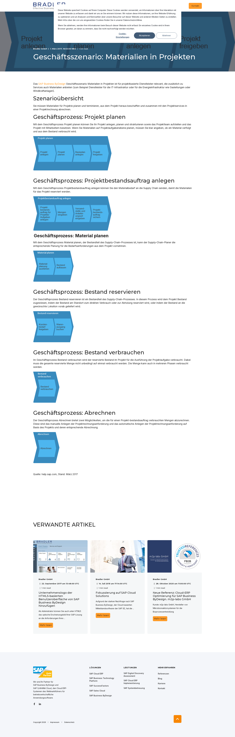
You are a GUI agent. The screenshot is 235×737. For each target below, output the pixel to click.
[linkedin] (40, 704)
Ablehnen (166, 35)
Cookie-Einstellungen (122, 35)
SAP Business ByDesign (51, 83)
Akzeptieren (144, 35)
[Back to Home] (49, 5)
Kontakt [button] (195, 6)
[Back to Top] (177, 719)
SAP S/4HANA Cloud (42, 688)
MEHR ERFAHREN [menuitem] (166, 668)
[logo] (42, 672)
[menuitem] (104, 669)
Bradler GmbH (40, 49)
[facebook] (35, 704)
